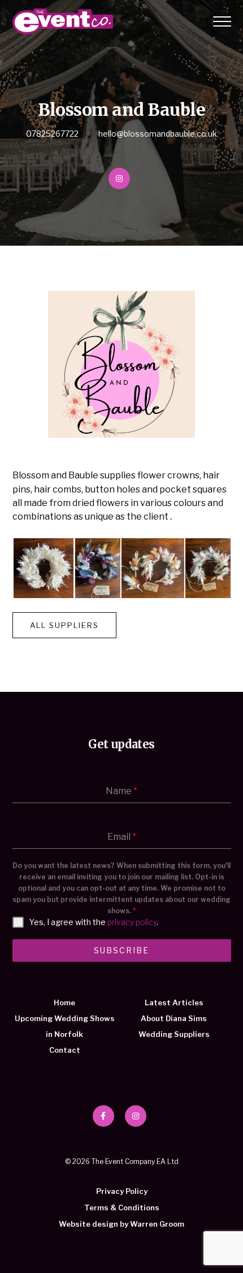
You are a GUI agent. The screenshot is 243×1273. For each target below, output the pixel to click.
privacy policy (132, 922)
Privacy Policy (121, 1191)
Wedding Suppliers (174, 1034)
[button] (43, 568)
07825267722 (52, 133)
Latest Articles (174, 1002)
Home (64, 1002)
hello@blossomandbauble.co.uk (157, 133)
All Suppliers (64, 625)
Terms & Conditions (121, 1207)
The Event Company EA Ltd (62, 21)
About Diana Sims (174, 1018)
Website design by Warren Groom (121, 1223)
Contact (64, 1049)
